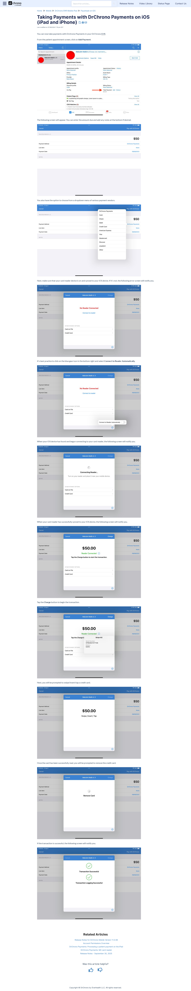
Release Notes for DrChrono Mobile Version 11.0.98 (96, 940)
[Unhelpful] (100, 970)
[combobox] (91, 3)
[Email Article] (85, 22)
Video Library (145, 3)
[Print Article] (82, 22)
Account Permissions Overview (96, 943)
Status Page (164, 3)
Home (39, 11)
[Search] (114, 3)
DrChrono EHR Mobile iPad (66, 11)
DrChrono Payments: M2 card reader (96, 950)
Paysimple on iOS (88, 11)
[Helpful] (91, 970)
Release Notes (127, 3)
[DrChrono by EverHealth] (15, 2)
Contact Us (180, 3)
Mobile (48, 11)
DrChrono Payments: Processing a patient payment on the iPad (96, 946)
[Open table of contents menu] (5, 3)
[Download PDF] (79, 22)
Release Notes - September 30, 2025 (96, 953)
